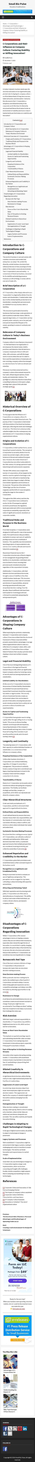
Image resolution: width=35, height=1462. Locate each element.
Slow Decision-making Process (17, 201)
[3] (13, 736)
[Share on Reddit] (15, 1428)
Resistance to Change (14, 204)
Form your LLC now (19, 1308)
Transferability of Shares (15, 168)
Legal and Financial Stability (14, 151)
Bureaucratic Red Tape (13, 199)
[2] (17, 549)
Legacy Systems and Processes (17, 234)
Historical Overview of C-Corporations (16, 136)
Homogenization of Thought (17, 226)
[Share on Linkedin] (25, 1428)
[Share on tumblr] (5, 1433)
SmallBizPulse (8, 58)
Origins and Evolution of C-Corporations (18, 139)
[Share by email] (10, 1433)
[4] (25, 849)
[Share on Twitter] (10, 1428)
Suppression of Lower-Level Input (18, 224)
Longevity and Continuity (13, 161)
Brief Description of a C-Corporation (17, 129)
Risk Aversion (10, 206)
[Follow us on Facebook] (5, 1449)
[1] (13, 386)
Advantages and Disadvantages (11, 39)
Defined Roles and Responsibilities (18, 174)
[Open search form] (31, 17)
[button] (3, 17)
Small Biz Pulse (17, 4)
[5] (7, 992)
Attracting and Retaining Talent (17, 191)
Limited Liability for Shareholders (18, 154)
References (7, 239)
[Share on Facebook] (5, 1428)
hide (21, 120)
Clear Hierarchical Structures (15, 171)
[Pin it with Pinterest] (20, 1428)
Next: (17, 1227)
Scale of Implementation (15, 236)
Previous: (17, 1217)
